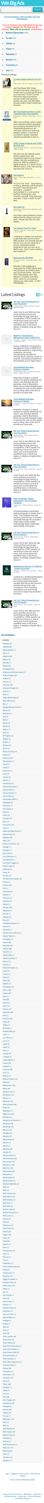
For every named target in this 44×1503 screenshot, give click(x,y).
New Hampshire (10, 1158)
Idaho (6, 980)
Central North (8, 790)
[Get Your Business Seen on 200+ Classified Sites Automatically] (6, 116)
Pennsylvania (9, 1250)
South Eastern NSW (11, 1352)
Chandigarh (8, 802)
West (6, 1422)
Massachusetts (9, 1104)
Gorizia (6, 926)
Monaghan (7, 1133)
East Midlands (9, 860)
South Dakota (9, 1343)
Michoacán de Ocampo (12, 1120)
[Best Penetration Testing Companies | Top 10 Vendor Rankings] (6, 502)
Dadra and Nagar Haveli (12, 831)
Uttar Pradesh (9, 1400)
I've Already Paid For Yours (24, 228)
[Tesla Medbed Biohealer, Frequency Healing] (6, 371)
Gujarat (7, 942)
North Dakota (9, 1196)
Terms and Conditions (34, 1496)
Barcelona (7, 713)
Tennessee (8, 1378)
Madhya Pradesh (10, 1079)
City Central (8, 809)
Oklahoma (8, 1225)
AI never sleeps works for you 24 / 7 (27, 80)
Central (7, 777)
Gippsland (7, 910)
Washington (8, 1419)
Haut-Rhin (7, 952)
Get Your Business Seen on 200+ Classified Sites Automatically (27, 112)
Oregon (7, 1235)
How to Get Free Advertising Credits (22, 1480)
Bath (5, 720)
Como (6, 821)
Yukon (6, 1454)
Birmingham (8, 736)
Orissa (6, 1238)
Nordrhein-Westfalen (11, 1184)
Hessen (6, 964)
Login (7, 1474)
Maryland (8, 1101)
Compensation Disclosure (22, 1498)
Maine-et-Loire (9, 1092)
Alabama (7, 656)
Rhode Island (9, 1285)
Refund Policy (37, 1494)
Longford (7, 1066)
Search (38, 10)
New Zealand (9, 1171)
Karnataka (8, 1012)
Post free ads (35, 1474)
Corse (6, 828)
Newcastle (7, 1174)
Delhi (6, 840)
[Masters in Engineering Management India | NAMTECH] (6, 339)
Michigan (7, 1117)
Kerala (6, 1022)
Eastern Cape (8, 866)
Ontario (7, 1231)
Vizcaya (7, 1416)
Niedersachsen (9, 1181)
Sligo (6, 1327)
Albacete (7, 662)
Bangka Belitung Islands (12, 707)
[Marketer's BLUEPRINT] (6, 262)
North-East (7, 1203)
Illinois (7, 990)
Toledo (6, 1390)
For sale (9, 38)
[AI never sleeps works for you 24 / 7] (6, 83)
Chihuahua (7, 805)
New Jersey (9, 1161)
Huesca (6, 974)
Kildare (6, 1025)
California (8, 758)
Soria (6, 1330)
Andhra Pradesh (10, 675)
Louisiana (7, 1069)
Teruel (6, 1381)
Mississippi (8, 1126)
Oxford (6, 1241)
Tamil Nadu (8, 1374)
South (6, 1333)
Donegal (7, 847)
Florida (7, 885)
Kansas (7, 1009)
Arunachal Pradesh (10, 688)
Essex (6, 872)
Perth (6, 1254)
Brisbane (7, 745)
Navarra (6, 1142)
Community (10, 65)
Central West (8, 796)
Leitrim (6, 1047)
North (6, 1187)
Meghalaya (8, 1111)
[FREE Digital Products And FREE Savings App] (6, 147)
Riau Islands (8, 1295)
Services (9, 60)
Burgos (6, 755)
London (7, 1063)
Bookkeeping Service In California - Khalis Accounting (27, 567)
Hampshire (7, 945)
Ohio (6, 1222)
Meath (6, 1107)
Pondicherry (8, 1263)
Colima (6, 815)
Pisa (5, 1260)
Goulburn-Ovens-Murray (12, 933)
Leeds (6, 1044)
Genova (6, 904)
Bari (5, 716)
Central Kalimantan (10, 786)
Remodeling (18, 175)
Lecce (6, 1041)
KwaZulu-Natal (9, 1031)
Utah (6, 1397)
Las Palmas (8, 1037)
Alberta (7, 666)
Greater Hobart (9, 936)
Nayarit (6, 1146)
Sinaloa (6, 1324)
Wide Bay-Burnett (10, 1444)
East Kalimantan (9, 856)
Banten (6, 710)
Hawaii (6, 961)
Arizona (7, 682)
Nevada (7, 1152)
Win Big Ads (12, 3)
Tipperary (7, 1387)
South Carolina (9, 1336)
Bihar (6, 732)
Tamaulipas (8, 1371)
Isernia (6, 1003)
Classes (9, 49)
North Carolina (9, 1193)
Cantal (6, 764)
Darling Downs (9, 834)
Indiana (7, 993)
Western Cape (9, 1435)
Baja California (9, 701)
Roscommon (8, 1301)
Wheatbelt (7, 1438)
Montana (7, 1136)
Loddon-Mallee (9, 1060)
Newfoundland (9, 1177)
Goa (6, 920)
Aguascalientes (9, 650)
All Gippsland (8, 669)
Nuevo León (8, 1215)
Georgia (7, 907)
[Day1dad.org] (6, 211)
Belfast (6, 726)
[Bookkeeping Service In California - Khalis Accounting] (6, 570)
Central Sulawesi (10, 793)
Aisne (6, 653)
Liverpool (7, 1057)
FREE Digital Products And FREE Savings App (27, 144)
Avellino (7, 691)
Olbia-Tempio (8, 1228)
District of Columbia (11, 844)
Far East (7, 875)
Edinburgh (7, 869)
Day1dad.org (18, 207)
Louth (6, 1072)
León (5, 1050)
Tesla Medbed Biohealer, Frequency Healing (23, 368)
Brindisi (6, 742)
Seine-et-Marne (9, 1317)
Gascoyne (7, 898)
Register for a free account (20, 1474)
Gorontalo (7, 929)
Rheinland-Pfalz (9, 1282)
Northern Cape (9, 1209)
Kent (5, 1015)
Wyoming (7, 1451)
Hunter (6, 977)
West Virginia (9, 1432)
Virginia (7, 1413)
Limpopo (7, 1053)
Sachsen (7, 1304)
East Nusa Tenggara (11, 863)
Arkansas (7, 685)
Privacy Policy (7, 1494)
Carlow (6, 767)
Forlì (5, 888)
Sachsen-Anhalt (9, 1308)
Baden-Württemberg (11, 697)
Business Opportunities (15, 33)
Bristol (6, 748)
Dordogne (7, 850)
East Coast (8, 853)
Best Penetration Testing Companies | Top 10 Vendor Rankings (25, 500)
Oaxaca (6, 1219)
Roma (6, 1298)
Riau (5, 1292)
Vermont (7, 1409)
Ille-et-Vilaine (8, 987)
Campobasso (8, 761)
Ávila (6, 694)
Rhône (6, 1289)
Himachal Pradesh (10, 968)
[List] (38, 294)
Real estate (10, 54)
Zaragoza (7, 1460)
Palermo (7, 1244)
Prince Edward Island (11, 1266)
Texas (7, 1384)
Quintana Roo (8, 1273)
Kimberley (7, 1028)
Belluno (6, 729)
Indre (6, 996)
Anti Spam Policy (17, 1494)
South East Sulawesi (11, 1349)
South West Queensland (12, 1362)
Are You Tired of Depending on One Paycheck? (26, 302)
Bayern (6, 723)
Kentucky (7, 1018)
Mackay (7, 1076)
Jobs (7, 70)
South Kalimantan (10, 1355)
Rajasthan (8, 1276)
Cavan (6, 774)
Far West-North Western (12, 879)
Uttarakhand (8, 1403)
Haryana (7, 948)
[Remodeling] (6, 179)
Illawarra (7, 983)
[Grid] (41, 294)
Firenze (6, 882)
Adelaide (7, 647)
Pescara (7, 1257)
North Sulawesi (9, 1200)
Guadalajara (8, 939)
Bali (5, 704)
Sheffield (7, 1320)
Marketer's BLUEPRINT (23, 257)
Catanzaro (7, 771)
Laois (6, 1034)
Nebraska (7, 1149)
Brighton (7, 739)
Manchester (8, 1095)
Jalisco (6, 1006)
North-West (8, 1206)
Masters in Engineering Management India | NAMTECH (26, 336)
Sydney (7, 1368)
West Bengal (9, 1428)
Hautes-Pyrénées (10, 958)
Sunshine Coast (9, 1365)
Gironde (6, 914)
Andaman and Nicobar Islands (14, 672)
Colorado (7, 818)
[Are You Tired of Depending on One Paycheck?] (6, 306)
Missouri (7, 1130)
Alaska (7, 659)
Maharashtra (9, 1085)
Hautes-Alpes (8, 955)
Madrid (6, 1082)
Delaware (7, 837)
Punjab (6, 1270)
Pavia (6, 1247)
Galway (6, 894)
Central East (8, 783)
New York (8, 1168)
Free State (7, 891)
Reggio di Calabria (10, 1279)
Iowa (6, 999)
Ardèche (7, 678)
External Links (22, 1496)
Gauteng (7, 901)
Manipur (7, 1098)
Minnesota (8, 1123)
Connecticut (8, 825)
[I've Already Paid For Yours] (6, 232)
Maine (6, 1088)
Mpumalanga (8, 1139)
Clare (6, 812)
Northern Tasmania (10, 1212)
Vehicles (9, 43)
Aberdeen (7, 643)
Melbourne (8, 1114)
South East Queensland (12, 1346)
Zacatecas (7, 1457)
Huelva (6, 971)
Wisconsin (8, 1447)
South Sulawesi (9, 1359)
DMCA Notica (28, 1494)
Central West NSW (10, 799)
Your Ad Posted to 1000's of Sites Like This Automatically (22, 17)
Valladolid (7, 1406)
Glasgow (7, 917)
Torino (6, 1393)
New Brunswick (9, 1155)
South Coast (8, 1339)
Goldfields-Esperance (11, 923)
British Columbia (10, 751)
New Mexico (8, 1165)
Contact (22, 1476)
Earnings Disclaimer (10, 1496)
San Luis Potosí (9, 1314)
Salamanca (8, 1311)
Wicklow (7, 1441)
